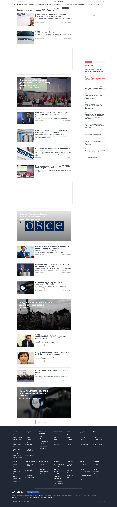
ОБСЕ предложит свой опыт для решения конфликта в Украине (33, 393)
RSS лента (51, 497)
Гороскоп (15, 464)
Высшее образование (29, 450)
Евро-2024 (56, 444)
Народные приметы (72, 468)
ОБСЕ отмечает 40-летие (45, 32)
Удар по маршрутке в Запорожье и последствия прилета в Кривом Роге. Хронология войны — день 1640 (95, 79)
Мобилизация (43, 461)
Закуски (96, 476)
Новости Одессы (17, 442)
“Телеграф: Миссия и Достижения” (83, 4)
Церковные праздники (70, 465)
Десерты (96, 471)
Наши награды (86, 495)
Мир (94, 432)
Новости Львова (17, 444)
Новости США (97, 437)
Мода (14, 469)
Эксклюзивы (57, 4)
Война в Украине (31, 461)
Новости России (98, 439)
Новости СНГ (97, 442)
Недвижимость (44, 441)
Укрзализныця (43, 448)
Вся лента (87, 65)
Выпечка (96, 464)
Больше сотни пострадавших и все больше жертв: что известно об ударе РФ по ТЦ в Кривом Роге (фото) (95, 116)
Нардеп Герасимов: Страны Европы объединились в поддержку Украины (33, 216)
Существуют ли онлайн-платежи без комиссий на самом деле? (94, 133)
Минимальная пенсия (86, 475)
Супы (95, 469)
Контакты (94, 495)
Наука (68, 432)
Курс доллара (43, 446)
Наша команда (15, 497)
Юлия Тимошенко (58, 481)
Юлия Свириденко (58, 485)
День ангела (70, 475)
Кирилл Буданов (58, 476)
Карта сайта (25, 497)
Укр (104, 1)
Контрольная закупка (45, 4)
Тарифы (42, 443)
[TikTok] (101, 2)
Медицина (29, 444)
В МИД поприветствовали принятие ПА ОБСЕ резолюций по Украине (51, 131)
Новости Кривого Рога (17, 450)
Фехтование (57, 446)
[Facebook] (88, 2)
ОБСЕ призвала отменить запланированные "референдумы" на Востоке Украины (50, 336)
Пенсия (82, 461)
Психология (84, 442)
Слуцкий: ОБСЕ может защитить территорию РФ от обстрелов (48, 283)
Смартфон (69, 444)
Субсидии (28, 442)
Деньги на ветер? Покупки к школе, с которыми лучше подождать (95, 150)
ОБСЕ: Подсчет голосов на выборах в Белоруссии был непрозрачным (50, 15)
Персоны (56, 461)
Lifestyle (14, 461)
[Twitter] (97, 2)
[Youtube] (95, 2)
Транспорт (42, 438)
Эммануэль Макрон (58, 471)
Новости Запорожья (18, 446)
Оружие (28, 472)
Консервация (97, 466)
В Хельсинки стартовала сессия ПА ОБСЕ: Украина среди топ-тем (52, 167)
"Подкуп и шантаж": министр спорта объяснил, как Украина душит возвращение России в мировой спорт (94, 106)
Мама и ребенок (85, 434)
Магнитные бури (17, 478)
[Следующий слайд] (106, 4)
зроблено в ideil (101, 501)
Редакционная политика (45, 495)
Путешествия (16, 471)
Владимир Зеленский (59, 464)
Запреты (69, 472)
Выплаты (28, 439)
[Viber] (90, 1)
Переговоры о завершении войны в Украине (25, 4)
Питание (83, 437)
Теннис (55, 439)
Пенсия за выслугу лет (85, 478)
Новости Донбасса (17, 453)
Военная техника (30, 477)
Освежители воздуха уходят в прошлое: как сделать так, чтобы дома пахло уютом (94, 97)
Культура (15, 473)
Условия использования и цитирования (63, 495)
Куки (58, 8)
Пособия (28, 453)
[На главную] (58, 1)
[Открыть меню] (13, 1)
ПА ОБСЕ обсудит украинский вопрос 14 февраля (51, 371)
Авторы (99, 4)
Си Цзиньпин (57, 469)
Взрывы (28, 468)
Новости (15, 432)
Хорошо (65, 8)
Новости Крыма (17, 455)
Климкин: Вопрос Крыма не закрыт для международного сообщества (51, 113)
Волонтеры (29, 475)
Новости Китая (98, 444)
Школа (28, 446)
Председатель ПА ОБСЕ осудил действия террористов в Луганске (35, 304)
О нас (13, 495)
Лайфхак (15, 476)
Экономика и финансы (43, 432)
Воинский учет (43, 473)
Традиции (69, 470)
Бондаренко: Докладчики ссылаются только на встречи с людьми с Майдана (53, 353)
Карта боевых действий (29, 465)
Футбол (55, 434)
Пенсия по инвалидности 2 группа (85, 468)
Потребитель (16, 466)
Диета (82, 439)
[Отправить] (28, 2)
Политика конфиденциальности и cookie (27, 495)
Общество (28, 432)
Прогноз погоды (30, 455)
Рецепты (96, 461)
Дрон (68, 442)
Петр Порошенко (58, 478)
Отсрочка (42, 469)
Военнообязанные (44, 471)
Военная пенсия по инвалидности (85, 472)
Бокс (55, 437)
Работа (28, 437)
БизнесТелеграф (67, 4)
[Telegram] (92, 2)
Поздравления (16, 481)
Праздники (69, 461)
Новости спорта (58, 432)
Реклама (78, 495)
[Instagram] (99, 2)
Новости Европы (98, 434)
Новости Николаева (18, 457)
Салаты (96, 473)
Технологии (70, 434)
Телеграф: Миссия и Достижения (38, 497)
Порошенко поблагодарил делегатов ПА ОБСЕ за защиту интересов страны (34, 82)
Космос (69, 437)
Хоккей (55, 442)
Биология (69, 439)
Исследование (84, 444)
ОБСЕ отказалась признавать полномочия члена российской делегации (52, 247)
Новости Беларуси (99, 446)
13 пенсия (83, 464)
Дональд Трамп (57, 466)
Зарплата (28, 434)
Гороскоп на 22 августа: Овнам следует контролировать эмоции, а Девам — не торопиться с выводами (95, 142)
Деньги (42, 436)
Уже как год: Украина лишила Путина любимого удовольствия (94, 70)
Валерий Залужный (58, 473)
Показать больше (42, 422)
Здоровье (83, 432)
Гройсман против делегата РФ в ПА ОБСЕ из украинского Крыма (52, 265)
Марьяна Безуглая (58, 483)
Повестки (42, 464)
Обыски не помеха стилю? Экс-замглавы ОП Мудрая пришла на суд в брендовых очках (95, 88)
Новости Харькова (17, 437)
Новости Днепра (17, 439)
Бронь (41, 466)
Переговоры (29, 470)
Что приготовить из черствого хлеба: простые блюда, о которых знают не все (94, 126)
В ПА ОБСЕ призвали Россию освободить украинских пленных (52, 149)
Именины (69, 477)
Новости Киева (17, 434)
